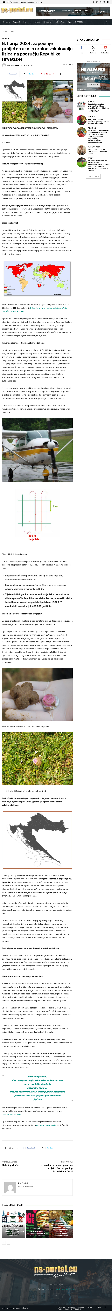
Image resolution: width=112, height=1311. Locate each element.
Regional (61, 1221)
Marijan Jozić (94, 147)
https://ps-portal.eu (25, 1186)
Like (81, 47)
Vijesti (11, 32)
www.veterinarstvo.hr (11, 1114)
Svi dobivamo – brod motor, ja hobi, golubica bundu (97, 151)
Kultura (13, 1225)
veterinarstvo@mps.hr (46, 1125)
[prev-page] (4, 1243)
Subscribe (105, 47)
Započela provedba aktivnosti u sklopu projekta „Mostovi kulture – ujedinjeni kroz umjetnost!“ (13, 1231)
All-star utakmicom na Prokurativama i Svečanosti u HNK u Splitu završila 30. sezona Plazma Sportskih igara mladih (99, 165)
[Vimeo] (104, 2)
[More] (61, 74)
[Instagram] (97, 2)
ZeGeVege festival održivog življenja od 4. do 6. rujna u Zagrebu (37, 1233)
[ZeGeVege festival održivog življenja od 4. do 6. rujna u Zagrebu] (37, 1224)
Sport (90, 158)
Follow (93, 47)
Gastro (37, 1229)
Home (4, 32)
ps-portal (14, 65)
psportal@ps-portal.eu (64, 1289)
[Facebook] (93, 2)
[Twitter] (100, 2)
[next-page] (8, 1243)
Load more (92, 176)
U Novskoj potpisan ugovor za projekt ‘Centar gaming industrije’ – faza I (57, 1168)
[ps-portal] (4, 65)
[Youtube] (107, 2)
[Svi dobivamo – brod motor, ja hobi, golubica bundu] (82, 150)
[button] (106, 22)
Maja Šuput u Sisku (12, 1165)
